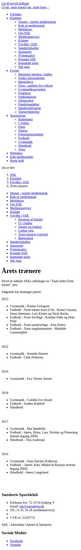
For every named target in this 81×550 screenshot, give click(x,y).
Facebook (16, 541)
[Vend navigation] (47, 8)
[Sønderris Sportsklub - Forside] (24, 7)
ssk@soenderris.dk (31, 506)
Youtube (15, 544)
